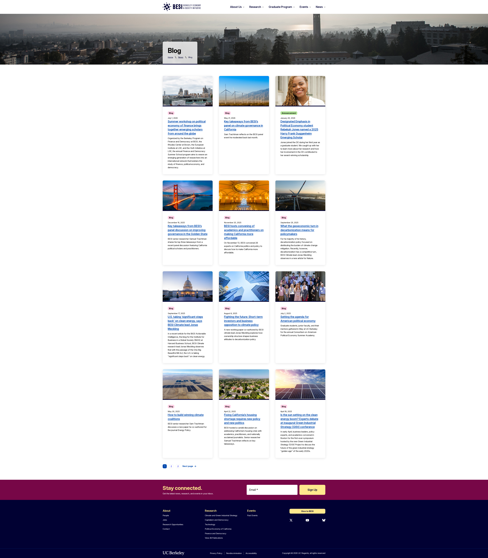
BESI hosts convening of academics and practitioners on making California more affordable (244, 232)
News (180, 57)
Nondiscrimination (234, 553)
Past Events (252, 515)
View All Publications (214, 538)
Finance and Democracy (215, 533)
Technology (210, 524)
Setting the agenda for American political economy (298, 318)
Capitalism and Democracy (216, 520)
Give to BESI (307, 511)
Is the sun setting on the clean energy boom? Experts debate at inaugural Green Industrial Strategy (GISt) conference (299, 420)
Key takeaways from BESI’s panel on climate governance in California (243, 125)
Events (251, 510)
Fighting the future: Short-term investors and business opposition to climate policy (243, 320)
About (166, 510)
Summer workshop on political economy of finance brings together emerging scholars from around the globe (187, 127)
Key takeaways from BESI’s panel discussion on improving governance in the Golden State (187, 230)
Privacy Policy (216, 553)
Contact (166, 529)
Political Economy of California (218, 529)
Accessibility (251, 553)
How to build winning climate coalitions (186, 416)
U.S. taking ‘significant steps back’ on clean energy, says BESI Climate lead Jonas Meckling (185, 322)
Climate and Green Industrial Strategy (221, 515)
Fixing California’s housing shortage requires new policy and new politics (242, 418)
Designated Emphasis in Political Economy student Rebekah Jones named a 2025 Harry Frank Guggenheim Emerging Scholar (299, 129)
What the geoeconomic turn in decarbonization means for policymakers (299, 230)
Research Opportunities (173, 524)
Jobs (165, 520)
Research (211, 510)
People (166, 515)
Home (170, 57)
